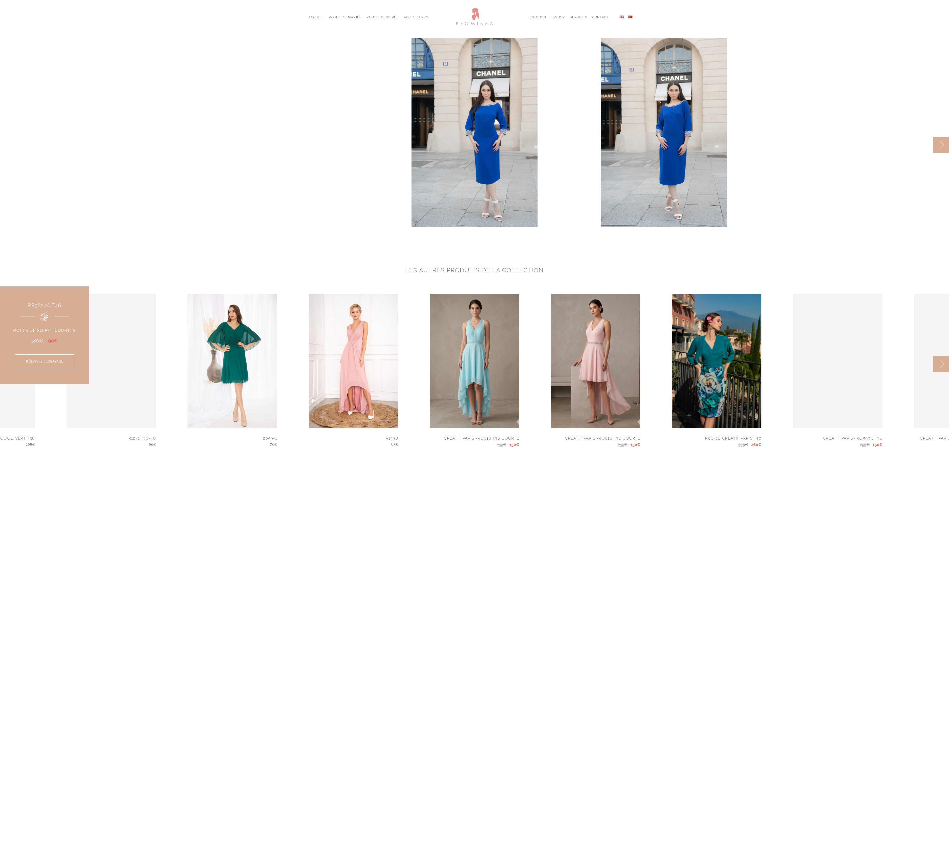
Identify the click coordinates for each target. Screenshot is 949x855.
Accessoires (416, 17)
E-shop (558, 17)
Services (578, 17)
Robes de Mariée (345, 17)
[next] (941, 145)
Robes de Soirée (383, 17)
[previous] (925, 145)
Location (537, 17)
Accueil (316, 17)
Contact (600, 17)
